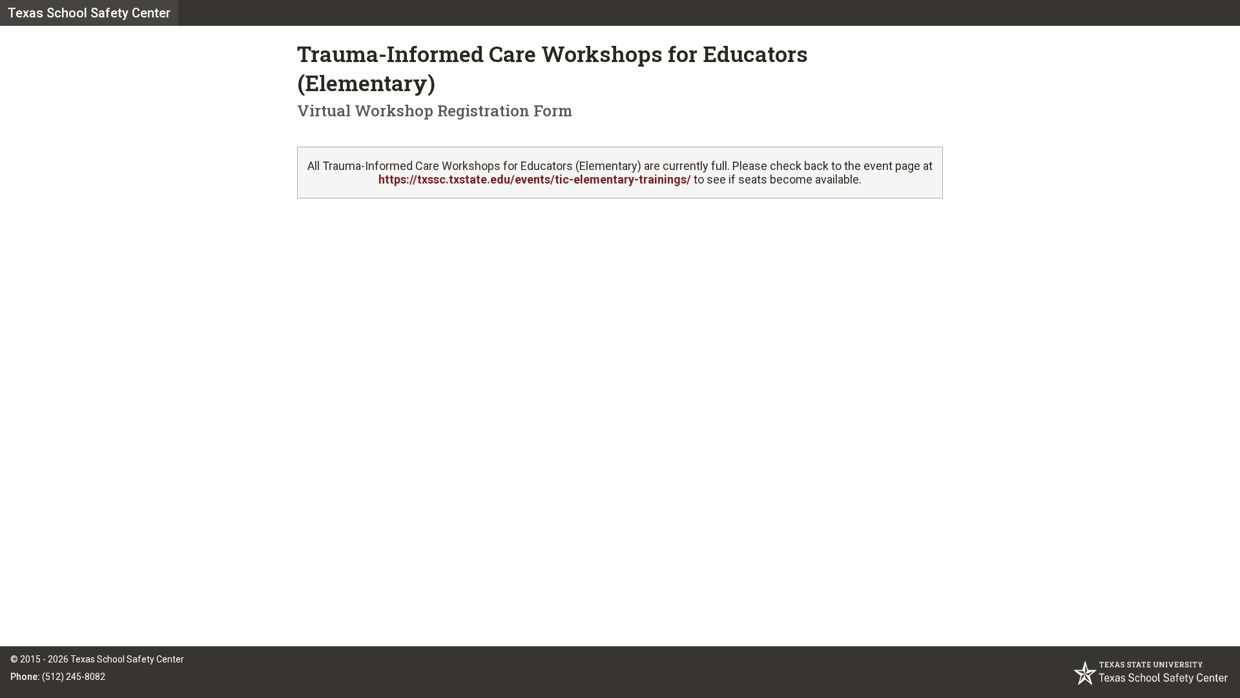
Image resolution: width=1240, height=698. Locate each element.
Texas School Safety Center (89, 13)
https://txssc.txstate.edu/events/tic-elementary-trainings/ (534, 179)
